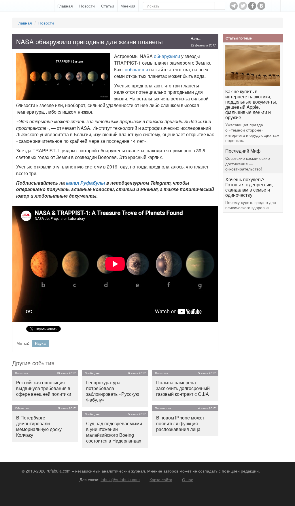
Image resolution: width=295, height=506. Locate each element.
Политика (21, 373)
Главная (65, 6)
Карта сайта (161, 479)
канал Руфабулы (85, 182)
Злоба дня (92, 373)
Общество (22, 408)
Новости (87, 6)
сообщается (135, 69)
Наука (196, 38)
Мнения (127, 6)
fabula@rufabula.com (120, 479)
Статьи (107, 6)
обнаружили (167, 56)
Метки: (22, 343)
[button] (276, 6)
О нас (187, 479)
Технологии (163, 408)
